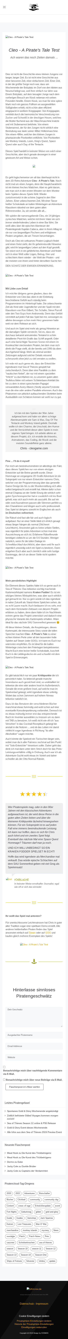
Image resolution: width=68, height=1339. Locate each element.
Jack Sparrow (46, 1218)
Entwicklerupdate (43, 1206)
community (35, 1199)
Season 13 (11, 1255)
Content (10, 1206)
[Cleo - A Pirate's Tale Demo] (34, 944)
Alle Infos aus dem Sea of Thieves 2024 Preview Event (34, 1132)
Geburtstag (26, 1212)
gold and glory (52, 1212)
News (56, 1230)
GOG (48, 932)
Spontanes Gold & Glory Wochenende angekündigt (32, 1111)
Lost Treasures (24, 1224)
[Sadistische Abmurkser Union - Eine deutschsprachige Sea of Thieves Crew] (34, 1289)
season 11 (36, 1248)
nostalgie (11, 1236)
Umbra (42, 1261)
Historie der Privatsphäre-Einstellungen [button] (34, 1324)
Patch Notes (34, 1236)
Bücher (10, 1199)
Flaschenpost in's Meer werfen (24, 1087)
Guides (19, 1218)
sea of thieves (45, 1242)
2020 (9, 1193)
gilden (38, 1212)
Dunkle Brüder (29, 1166)
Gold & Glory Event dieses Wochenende (27, 1127)
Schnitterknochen (27, 1242)
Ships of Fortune (14, 1261)
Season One (40, 1255)
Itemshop (31, 1218)
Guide (9, 1218)
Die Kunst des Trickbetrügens (36, 1153)
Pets (47, 1236)
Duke (20, 1162)
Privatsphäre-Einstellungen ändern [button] (34, 1321)
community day (51, 1199)
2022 (17, 1193)
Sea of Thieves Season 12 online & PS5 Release (31, 1123)
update (52, 1261)
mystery (45, 1230)
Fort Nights (12, 1212)
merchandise (12, 1230)
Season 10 (23, 1248)
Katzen (10, 1224)
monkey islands (30, 1230)
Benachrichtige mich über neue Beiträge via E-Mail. (34, 1079)
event (57, 1206)
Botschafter (44, 1193)
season (10, 1248)
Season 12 (51, 1248)
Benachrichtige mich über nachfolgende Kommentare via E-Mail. (32, 1072)
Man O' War (41, 1224)
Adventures (29, 1193)
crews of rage (24, 1206)
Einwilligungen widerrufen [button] (34, 1327)
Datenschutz (27, 1303)
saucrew (10, 1242)
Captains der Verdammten (35, 1171)
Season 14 (26, 1255)
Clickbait (21, 1199)
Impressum (42, 1303)
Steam (32, 932)
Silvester (30, 1261)
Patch (22, 1236)
